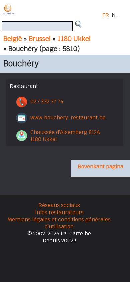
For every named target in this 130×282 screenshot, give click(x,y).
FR (105, 15)
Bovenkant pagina (100, 166)
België (12, 38)
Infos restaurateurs (59, 212)
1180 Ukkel (74, 38)
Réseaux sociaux (59, 205)
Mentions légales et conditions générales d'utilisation (59, 223)
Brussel (40, 38)
